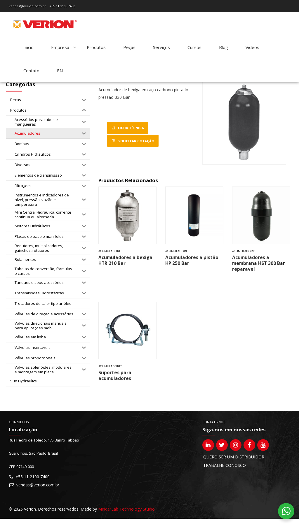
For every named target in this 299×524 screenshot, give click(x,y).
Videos (252, 47)
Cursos (194, 47)
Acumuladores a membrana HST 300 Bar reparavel (258, 263)
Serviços (161, 47)
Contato (31, 70)
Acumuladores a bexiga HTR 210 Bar (125, 260)
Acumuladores (110, 251)
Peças (129, 47)
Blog (223, 47)
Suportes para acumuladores (114, 375)
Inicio (28, 47)
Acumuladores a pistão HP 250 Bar (191, 260)
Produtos (96, 47)
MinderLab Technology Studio (126, 509)
